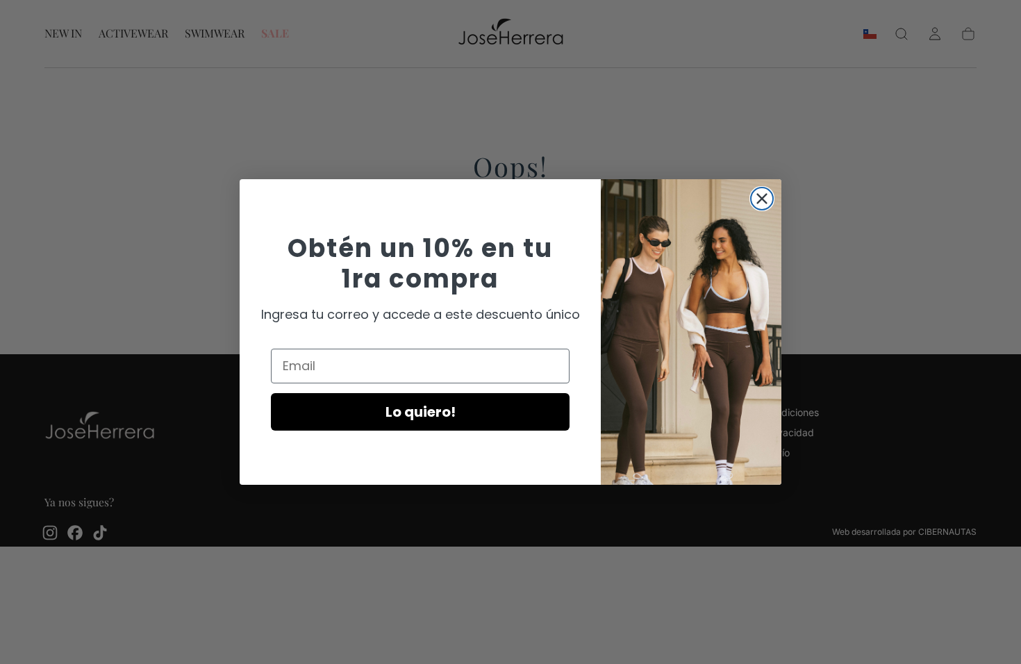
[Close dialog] (762, 199)
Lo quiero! (420, 412)
